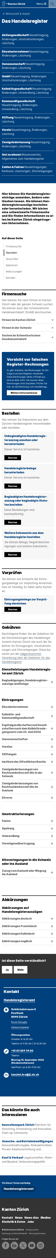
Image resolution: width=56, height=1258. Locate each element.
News (19, 1217)
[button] (28, 447)
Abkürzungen (14, 271)
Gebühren (12, 265)
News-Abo (31, 1217)
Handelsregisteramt (19, 1000)
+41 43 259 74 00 (22, 1050)
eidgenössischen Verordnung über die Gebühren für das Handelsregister (26, 657)
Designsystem (32, 1230)
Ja (7, 969)
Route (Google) (19, 1022)
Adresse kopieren (20, 1027)
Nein (20, 969)
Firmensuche (13, 246)
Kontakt (10, 277)
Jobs (30, 1221)
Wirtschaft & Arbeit (18, 13)
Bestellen (11, 252)
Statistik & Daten (13, 1221)
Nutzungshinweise (37, 1233)
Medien (46, 1217)
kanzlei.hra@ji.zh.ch (25, 1074)
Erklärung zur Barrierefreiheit (14, 1233)
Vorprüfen (12, 259)
